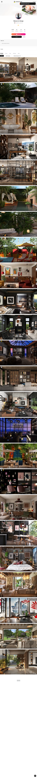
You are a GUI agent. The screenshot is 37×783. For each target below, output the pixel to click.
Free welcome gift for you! (25, 3)
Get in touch (19, 34)
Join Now (34, 1)
